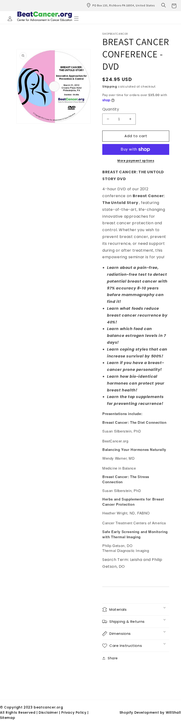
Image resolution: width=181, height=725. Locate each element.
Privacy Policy (73, 712)
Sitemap (7, 717)
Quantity (110, 109)
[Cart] (174, 5)
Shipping (109, 87)
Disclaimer (49, 712)
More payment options (135, 161)
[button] (163, 5)
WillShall (173, 712)
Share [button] (113, 658)
